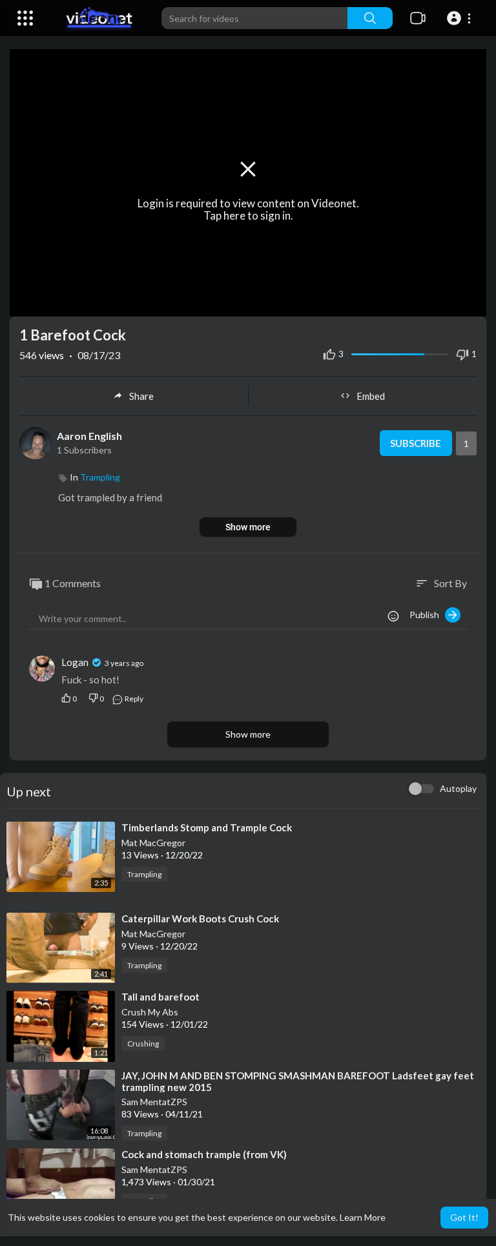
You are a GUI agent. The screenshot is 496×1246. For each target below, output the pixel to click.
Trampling (100, 477)
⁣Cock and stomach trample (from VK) (204, 1154)
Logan (75, 662)
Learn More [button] (363, 1217)
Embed (370, 396)
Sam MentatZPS (154, 1101)
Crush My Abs (149, 1011)
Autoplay (458, 788)
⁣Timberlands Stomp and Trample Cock (206, 827)
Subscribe (415, 443)
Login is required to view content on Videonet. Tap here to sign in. (248, 209)
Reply (133, 698)
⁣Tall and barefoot (160, 996)
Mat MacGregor (153, 842)
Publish (427, 614)
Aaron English (89, 436)
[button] (460, 18)
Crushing (143, 1043)
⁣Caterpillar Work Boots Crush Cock (200, 918)
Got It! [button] (464, 1217)
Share (141, 396)
